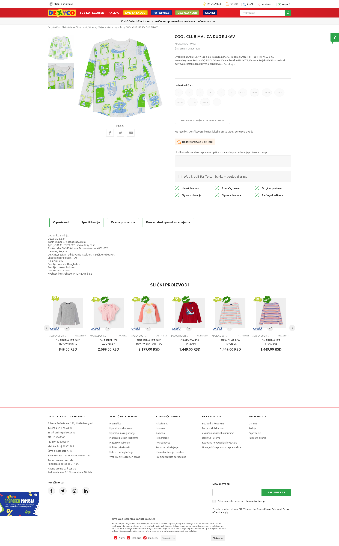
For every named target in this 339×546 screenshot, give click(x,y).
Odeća (92, 27)
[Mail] (130, 132)
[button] (67, 328)
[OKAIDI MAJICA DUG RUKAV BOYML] (68, 313)
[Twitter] (62, 490)
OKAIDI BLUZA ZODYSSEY (109, 342)
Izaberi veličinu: (184, 85)
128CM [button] (205, 103)
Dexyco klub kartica (213, 428)
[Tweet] (120, 132)
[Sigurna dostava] (217, 194)
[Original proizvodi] (257, 187)
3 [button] (178, 94)
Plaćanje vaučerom (119, 442)
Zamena (160, 433)
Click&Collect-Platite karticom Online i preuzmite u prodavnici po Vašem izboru (169, 21)
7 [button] (221, 94)
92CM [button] (242, 94)
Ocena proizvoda (123, 222)
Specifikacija (90, 222)
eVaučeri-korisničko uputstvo (218, 433)
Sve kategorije (92, 12)
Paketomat (162, 423)
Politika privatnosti (119, 447)
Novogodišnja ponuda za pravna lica (221, 447)
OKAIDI (210, 12)
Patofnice (161, 12)
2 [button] (217, 103)
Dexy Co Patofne (211, 437)
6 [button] (210, 94)
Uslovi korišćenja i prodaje (170, 452)
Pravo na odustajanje (167, 447)
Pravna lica (115, 423)
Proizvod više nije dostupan (202, 120)
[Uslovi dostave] (177, 187)
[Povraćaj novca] (217, 187)
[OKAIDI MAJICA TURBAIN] (190, 313)
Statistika (136, 538)
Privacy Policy (271, 509)
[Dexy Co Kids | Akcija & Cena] (62, 12)
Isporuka (160, 428)
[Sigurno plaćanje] (177, 194)
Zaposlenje (255, 433)
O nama (253, 423)
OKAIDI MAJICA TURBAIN (189, 342)
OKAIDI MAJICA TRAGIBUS (230, 342)
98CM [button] (254, 94)
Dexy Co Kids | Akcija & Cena (61, 27)
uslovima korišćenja (254, 501)
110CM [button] (279, 94)
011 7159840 (65, 428)
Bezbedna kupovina (213, 423)
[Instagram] (74, 490)
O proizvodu (61, 222)
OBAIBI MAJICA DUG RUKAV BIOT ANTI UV (149, 342)
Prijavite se (276, 492)
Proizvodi (82, 27)
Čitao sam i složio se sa (241, 501)
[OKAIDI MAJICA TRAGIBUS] (230, 313)
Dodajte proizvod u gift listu (197, 141)
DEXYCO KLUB (187, 12)
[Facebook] (110, 132)
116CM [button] (180, 103)
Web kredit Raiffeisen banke (124, 457)
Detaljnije (229, 64)
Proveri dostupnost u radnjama (168, 222)
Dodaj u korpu (69, 370)
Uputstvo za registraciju (122, 433)
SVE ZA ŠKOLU (135, 12)
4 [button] (189, 94)
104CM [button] (267, 94)
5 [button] (200, 94)
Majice (101, 27)
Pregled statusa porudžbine (171, 457)
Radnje (252, 428)
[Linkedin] (85, 490)
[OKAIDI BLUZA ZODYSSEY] (109, 313)
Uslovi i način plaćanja (121, 452)
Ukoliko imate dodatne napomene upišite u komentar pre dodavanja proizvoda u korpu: (222, 152)
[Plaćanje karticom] (257, 194)
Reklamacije (162, 437)
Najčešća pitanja (257, 437)
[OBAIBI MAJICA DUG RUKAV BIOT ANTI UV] (149, 313)
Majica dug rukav (115, 27)
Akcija (114, 12)
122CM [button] (192, 103)
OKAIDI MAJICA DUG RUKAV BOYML (68, 342)
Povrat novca (163, 442)
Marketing (153, 538)
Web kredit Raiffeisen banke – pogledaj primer (216, 176)
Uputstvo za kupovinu (121, 428)
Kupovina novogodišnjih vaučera (219, 442)
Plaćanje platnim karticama (123, 437)
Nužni (122, 538)
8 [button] (231, 94)
